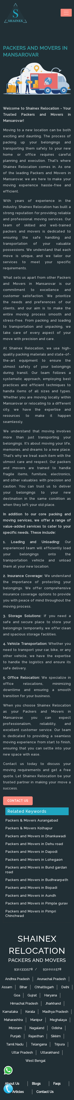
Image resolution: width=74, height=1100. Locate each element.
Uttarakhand (49, 1052)
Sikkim (56, 1036)
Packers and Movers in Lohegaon (34, 860)
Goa (17, 995)
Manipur (36, 1020)
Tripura (59, 1044)
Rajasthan (36, 1036)
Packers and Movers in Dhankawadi (35, 836)
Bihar (23, 987)
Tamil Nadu (14, 1044)
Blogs (36, 1083)
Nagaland (36, 1028)
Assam (7, 987)
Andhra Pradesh (17, 979)
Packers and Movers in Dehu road (34, 844)
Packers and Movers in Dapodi (31, 852)
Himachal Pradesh (24, 1003)
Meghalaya (58, 1020)
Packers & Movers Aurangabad (31, 820)
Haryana (50, 995)
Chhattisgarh (44, 987)
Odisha (57, 1028)
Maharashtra (13, 1020)
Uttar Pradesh (22, 1052)
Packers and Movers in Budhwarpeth (36, 880)
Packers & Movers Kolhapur (29, 828)
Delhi (65, 987)
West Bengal (35, 1061)
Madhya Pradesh (55, 1012)
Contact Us (17, 800)
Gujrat (32, 995)
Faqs (57, 1083)
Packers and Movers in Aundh (30, 896)
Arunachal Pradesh (51, 979)
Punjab (15, 1036)
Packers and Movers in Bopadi (31, 888)
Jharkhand (53, 1003)
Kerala (30, 1012)
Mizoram (15, 1028)
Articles (18, 1092)
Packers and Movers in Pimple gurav (36, 903)
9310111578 (51, 969)
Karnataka (10, 1012)
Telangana (39, 1044)
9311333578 (23, 969)
